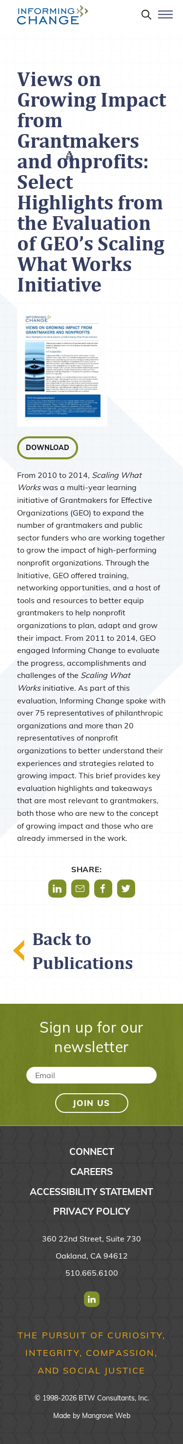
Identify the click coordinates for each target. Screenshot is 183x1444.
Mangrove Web (106, 1415)
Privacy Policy (91, 1211)
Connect (91, 1151)
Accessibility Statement (91, 1191)
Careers (91, 1171)
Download (47, 447)
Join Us (91, 1103)
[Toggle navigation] (165, 18)
